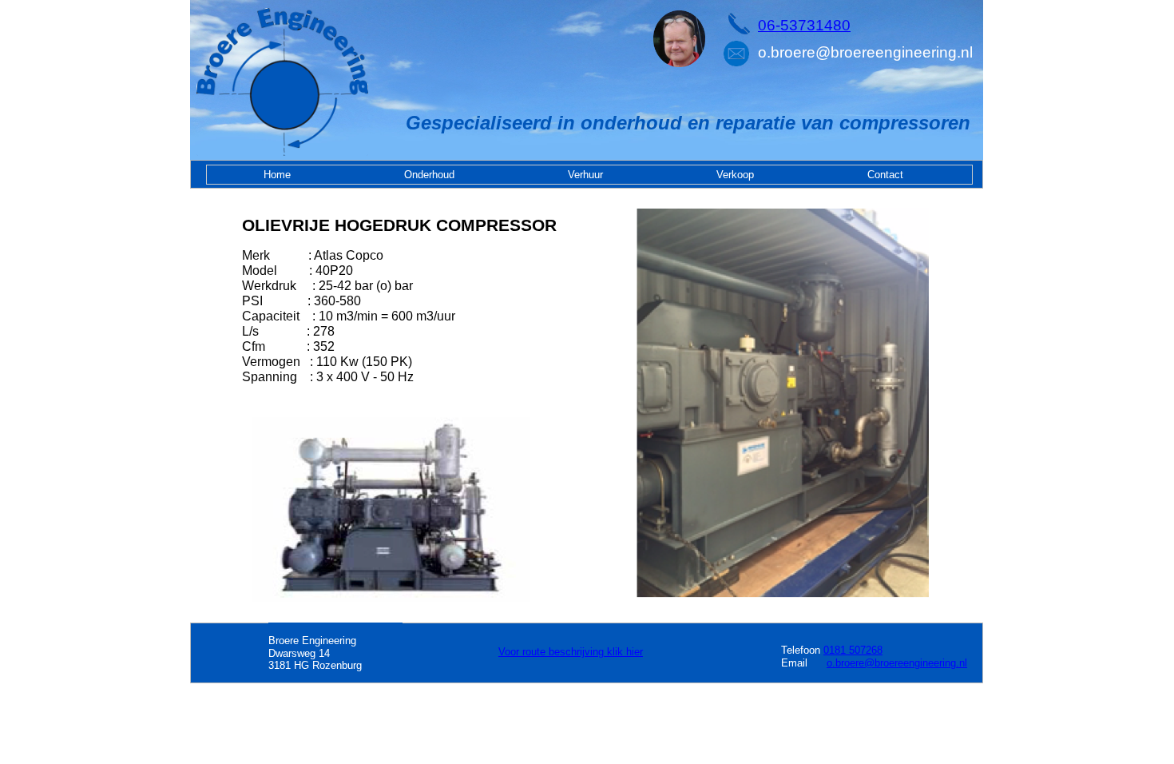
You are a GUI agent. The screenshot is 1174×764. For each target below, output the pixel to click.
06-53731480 (804, 25)
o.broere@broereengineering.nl (897, 663)
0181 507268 (852, 650)
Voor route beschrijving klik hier (570, 652)
